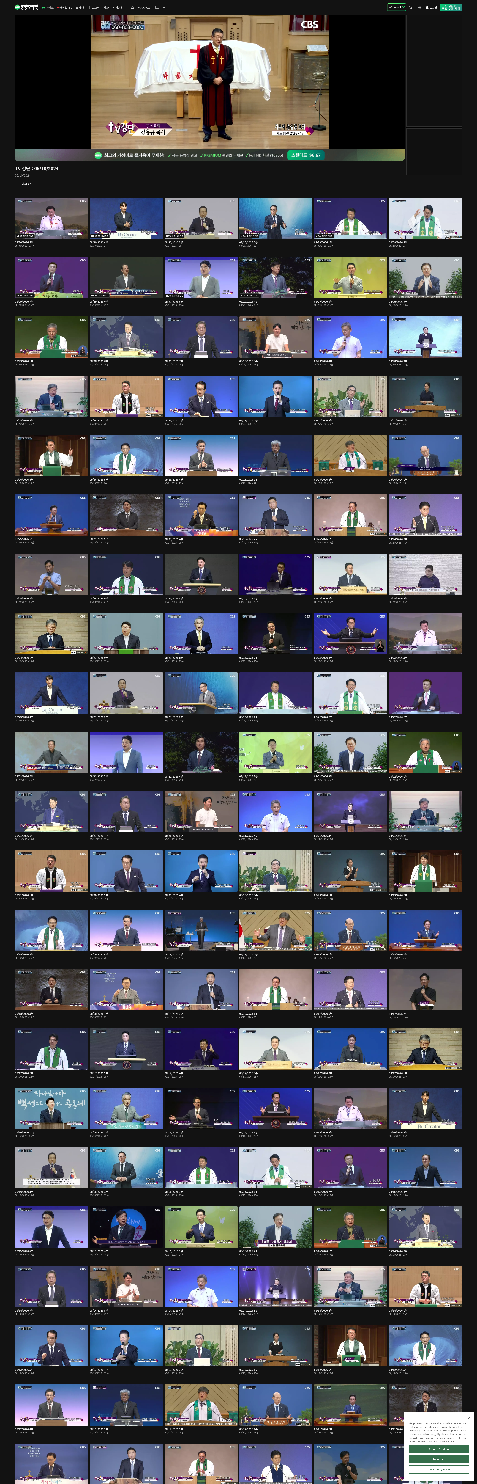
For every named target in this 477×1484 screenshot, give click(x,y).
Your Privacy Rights (439, 1469)
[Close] (469, 1418)
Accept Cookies (439, 1449)
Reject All (439, 1459)
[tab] (27, 184)
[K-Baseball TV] (396, 7)
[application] (210, 82)
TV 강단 (22, 168)
